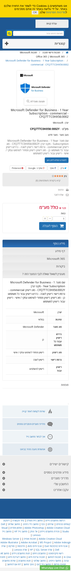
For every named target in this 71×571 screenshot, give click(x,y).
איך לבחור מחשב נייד (35, 436)
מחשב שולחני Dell (10, 524)
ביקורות (60, 266)
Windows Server (10, 538)
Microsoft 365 (56, 259)
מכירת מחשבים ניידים (50, 531)
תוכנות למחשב (54, 557)
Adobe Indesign (62, 542)
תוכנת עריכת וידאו (36, 557)
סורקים (11, 546)
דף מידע (60, 251)
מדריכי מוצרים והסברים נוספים (31, 424)
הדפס (61, 189)
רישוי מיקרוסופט (55, 553)
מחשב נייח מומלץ (35, 520)
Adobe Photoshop (34, 527)
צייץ (62, 168)
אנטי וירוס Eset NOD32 (56, 546)
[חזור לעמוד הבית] (67, 52)
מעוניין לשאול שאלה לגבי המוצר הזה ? (43, 274)
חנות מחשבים (24, 560)
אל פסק (33, 531)
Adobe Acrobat (29, 542)
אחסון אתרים (16, 527)
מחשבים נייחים (39, 553)
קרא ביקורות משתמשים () (48, 180)
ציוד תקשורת (18, 520)
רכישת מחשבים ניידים (55, 520)
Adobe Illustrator (9, 542)
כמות (63, 213)
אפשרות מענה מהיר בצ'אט (32, 449)
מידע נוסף (59, 243)
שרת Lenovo (20, 549)
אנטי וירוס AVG (35, 546)
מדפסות (21, 546)
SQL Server (41, 549)
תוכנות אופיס (30, 538)
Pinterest (16, 168)
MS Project (46, 542)
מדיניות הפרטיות (56, 12)
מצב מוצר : (63, 134)
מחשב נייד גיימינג (31, 524)
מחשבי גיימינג (54, 560)
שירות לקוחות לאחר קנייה (33, 411)
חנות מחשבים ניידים (21, 553)
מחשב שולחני (39, 560)
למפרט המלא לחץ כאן (56, 160)
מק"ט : (64, 129)
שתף (52, 168)
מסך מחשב (28, 564)
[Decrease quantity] (50, 218)
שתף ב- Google (35, 168)
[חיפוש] (9, 33)
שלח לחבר (59, 194)
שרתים (51, 524)
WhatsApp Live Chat (53, 567)
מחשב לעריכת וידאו (17, 557)
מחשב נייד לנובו (43, 564)
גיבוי (43, 524)
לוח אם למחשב (14, 564)
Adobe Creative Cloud (58, 527)
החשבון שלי (61, 484)
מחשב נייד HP (20, 531)
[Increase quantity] (45, 218)
